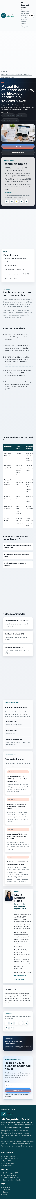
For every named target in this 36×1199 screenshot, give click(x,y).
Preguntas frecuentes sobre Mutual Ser (17, 274)
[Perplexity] (12, 201)
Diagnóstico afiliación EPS (11, 1175)
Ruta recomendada (10, 265)
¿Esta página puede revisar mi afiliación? (15, 564)
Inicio (3, 72)
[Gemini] (22, 201)
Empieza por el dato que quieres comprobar (15, 260)
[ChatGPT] (7, 201)
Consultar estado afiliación (12, 1180)
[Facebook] (11, 1023)
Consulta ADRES (18, 152)
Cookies (5, 1192)
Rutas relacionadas (10, 278)
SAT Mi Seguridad (9, 1156)
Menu (31, 15)
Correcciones (19, 979)
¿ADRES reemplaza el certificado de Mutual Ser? (17, 546)
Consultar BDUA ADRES (11, 1177)
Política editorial (20, 975)
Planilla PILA (7, 1161)
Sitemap (5, 1194)
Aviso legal (6, 1187)
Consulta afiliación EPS (10, 1158)
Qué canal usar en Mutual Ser (14, 269)
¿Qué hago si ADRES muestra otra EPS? (16, 555)
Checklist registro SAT (10, 1173)
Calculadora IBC (8, 1163)
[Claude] (27, 201)
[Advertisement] (18, 50)
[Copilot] (17, 201)
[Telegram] (26, 1023)
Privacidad (8, 1096)
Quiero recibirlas (18, 1090)
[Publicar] (7, 1023)
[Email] (7, 1028)
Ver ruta (18, 146)
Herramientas (7, 1165)
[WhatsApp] (21, 1023)
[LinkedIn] (16, 1023)
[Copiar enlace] (11, 1028)
